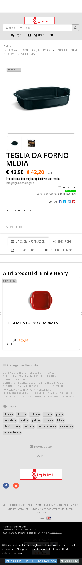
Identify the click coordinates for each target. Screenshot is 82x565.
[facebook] (6, 486)
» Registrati (40, 512)
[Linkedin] (69, 202)
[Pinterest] (74, 202)
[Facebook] (60, 202)
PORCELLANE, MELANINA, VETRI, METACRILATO (27, 389)
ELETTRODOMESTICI (55, 386)
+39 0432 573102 (10, 533)
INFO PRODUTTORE (25, 250)
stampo (20, 414)
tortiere (33, 414)
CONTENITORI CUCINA (14, 379)
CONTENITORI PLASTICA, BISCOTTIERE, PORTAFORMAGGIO (33, 383)
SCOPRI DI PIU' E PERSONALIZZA (32, 561)
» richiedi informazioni (18, 509)
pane (58, 414)
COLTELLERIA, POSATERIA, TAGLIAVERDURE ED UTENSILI (31, 376)
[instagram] (16, 486)
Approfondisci (14, 227)
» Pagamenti (39, 505)
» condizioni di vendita (67, 505)
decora (47, 414)
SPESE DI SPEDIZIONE (61, 250)
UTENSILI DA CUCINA (13, 396)
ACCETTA (70, 561)
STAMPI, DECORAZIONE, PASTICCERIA (53, 393)
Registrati (37, 35)
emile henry (65, 426)
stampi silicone (11, 432)
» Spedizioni (26, 505)
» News (34, 509)
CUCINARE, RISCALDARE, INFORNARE (29, 50)
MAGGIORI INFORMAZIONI (30, 241)
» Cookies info (58, 509)
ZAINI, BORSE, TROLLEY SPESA (43, 396)
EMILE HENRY (27, 54)
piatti (34, 420)
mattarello (9, 420)
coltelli (23, 420)
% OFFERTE (68, 396)
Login (18, 35)
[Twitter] (64, 202)
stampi (7, 414)
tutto (59, 420)
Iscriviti (41, 455)
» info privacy (44, 509)
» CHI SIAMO (51, 505)
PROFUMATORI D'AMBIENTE (17, 393)
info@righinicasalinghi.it (20, 183)
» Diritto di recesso (11, 505)
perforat (28, 426)
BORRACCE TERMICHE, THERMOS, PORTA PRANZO (28, 372)
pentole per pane (46, 426)
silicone (47, 420)
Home (7, 45)
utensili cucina (11, 426)
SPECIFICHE (64, 241)
